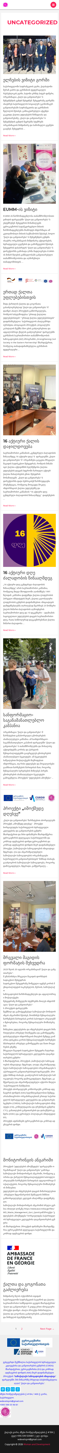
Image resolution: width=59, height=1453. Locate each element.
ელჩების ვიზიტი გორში (26, 80)
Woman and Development (36, 1444)
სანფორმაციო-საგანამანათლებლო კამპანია (23, 720)
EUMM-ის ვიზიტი (20, 209)
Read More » (9, 135)
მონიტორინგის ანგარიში (28, 1160)
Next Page (47, 1328)
